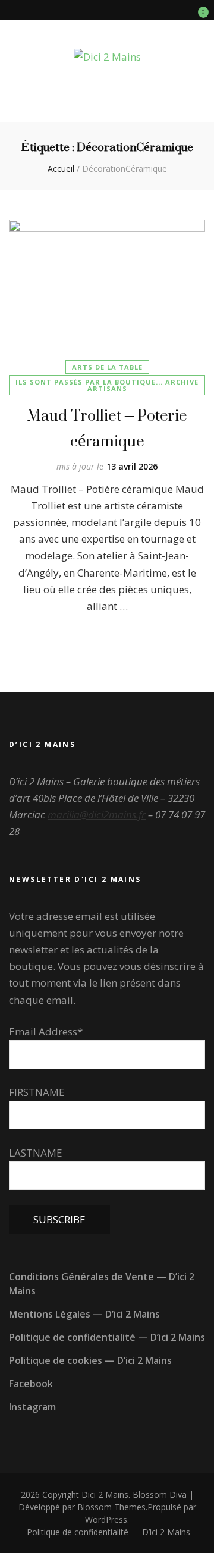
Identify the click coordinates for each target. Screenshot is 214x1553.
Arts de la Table (107, 367)
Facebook (31, 1383)
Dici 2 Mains (104, 1494)
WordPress (106, 1519)
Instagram (32, 1406)
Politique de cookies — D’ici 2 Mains (90, 1360)
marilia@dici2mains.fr (97, 814)
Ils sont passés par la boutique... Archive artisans (107, 385)
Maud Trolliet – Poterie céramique (107, 428)
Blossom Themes (111, 1507)
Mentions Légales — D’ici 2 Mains (84, 1314)
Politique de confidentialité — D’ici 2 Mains (107, 1337)
